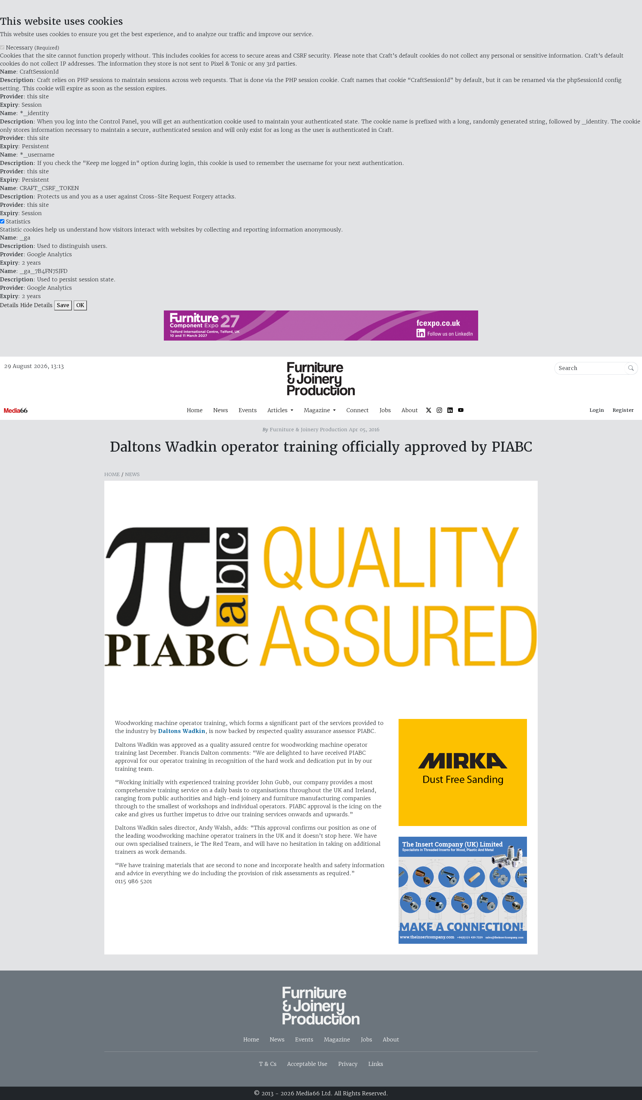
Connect (357, 410)
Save (63, 305)
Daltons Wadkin (181, 731)
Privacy (347, 1064)
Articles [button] (278, 410)
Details (9, 305)
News (220, 410)
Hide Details (36, 305)
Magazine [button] (318, 410)
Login (597, 410)
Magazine (337, 1039)
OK (80, 305)
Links (375, 1064)
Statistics (18, 221)
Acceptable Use (307, 1064)
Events (248, 410)
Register (623, 410)
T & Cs (268, 1064)
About (410, 410)
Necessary (32, 47)
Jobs (385, 410)
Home (195, 410)
